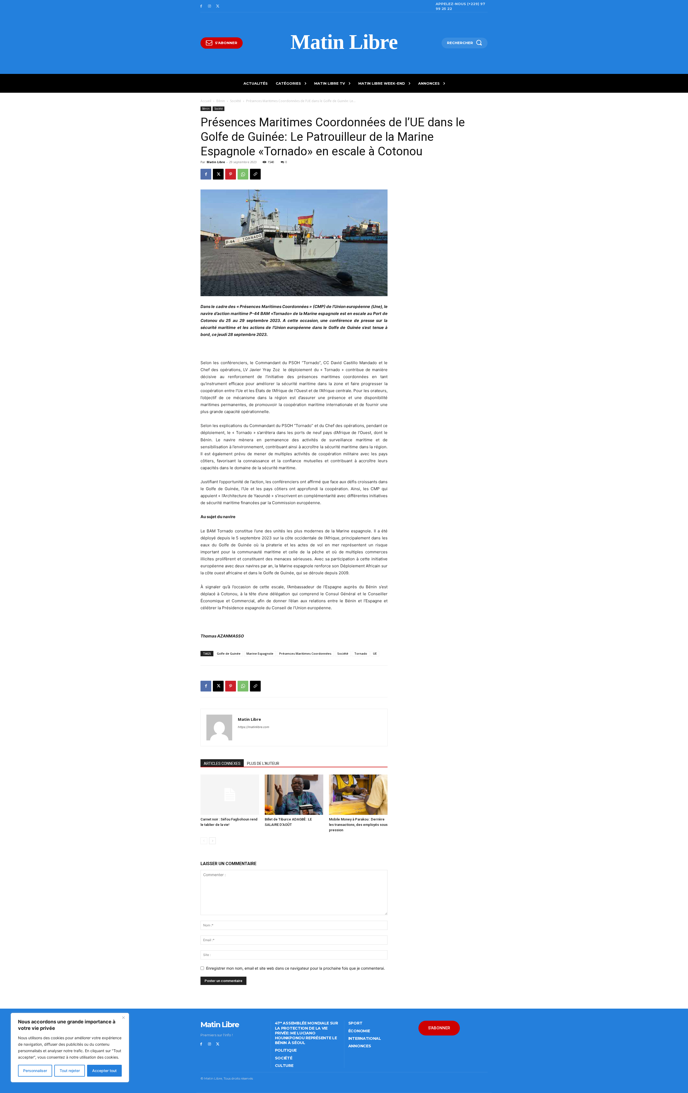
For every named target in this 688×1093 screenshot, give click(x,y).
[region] (70, 1047)
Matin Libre (216, 162)
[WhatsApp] (243, 174)
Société (235, 101)
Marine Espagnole (259, 653)
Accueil (205, 101)
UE (375, 653)
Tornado (360, 653)
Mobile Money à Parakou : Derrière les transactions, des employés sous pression (358, 824)
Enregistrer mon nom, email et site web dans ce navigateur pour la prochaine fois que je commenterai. (295, 968)
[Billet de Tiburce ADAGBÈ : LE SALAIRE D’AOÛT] (294, 795)
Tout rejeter (70, 1070)
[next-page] (212, 840)
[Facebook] (201, 6)
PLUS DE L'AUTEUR (263, 763)
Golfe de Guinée (229, 653)
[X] (218, 6)
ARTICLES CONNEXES (222, 763)
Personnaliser (35, 1070)
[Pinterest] (230, 174)
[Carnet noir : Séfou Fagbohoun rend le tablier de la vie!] (229, 795)
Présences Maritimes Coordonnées (305, 653)
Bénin (220, 101)
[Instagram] (209, 6)
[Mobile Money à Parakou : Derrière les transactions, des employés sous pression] (358, 795)
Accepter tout (104, 1070)
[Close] (123, 1017)
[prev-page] (203, 840)
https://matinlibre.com (253, 727)
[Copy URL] (255, 174)
